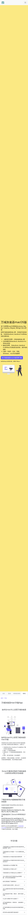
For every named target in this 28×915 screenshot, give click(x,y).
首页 (2, 698)
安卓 (9, 693)
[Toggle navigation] (25, 2)
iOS (4, 693)
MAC (24, 693)
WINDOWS (16, 693)
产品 (5, 698)
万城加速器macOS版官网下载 (13, 358)
